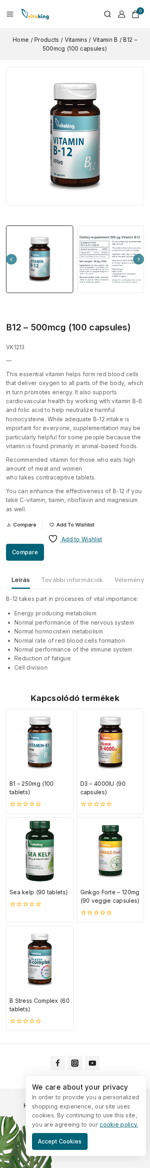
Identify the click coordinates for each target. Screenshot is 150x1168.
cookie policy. (119, 1124)
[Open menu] (10, 14)
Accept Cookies (60, 1141)
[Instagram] (75, 1063)
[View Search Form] (104, 14)
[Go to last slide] (11, 259)
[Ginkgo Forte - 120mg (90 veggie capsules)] (110, 851)
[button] (39, 259)
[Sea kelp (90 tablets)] (39, 851)
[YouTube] (92, 1063)
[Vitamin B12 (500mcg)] (75, 136)
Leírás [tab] (21, 580)
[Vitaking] (35, 14)
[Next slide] (138, 259)
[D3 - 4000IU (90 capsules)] (110, 742)
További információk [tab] (72, 580)
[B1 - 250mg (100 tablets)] (39, 742)
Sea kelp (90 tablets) (39, 892)
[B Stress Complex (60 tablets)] (39, 959)
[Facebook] (57, 1063)
